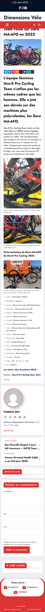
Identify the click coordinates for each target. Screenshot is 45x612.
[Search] (39, 24)
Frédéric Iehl (12, 411)
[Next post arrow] (39, 459)
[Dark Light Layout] (34, 24)
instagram (32, 587)
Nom (5, 514)
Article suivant (9, 453)
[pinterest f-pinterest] (25, 7)
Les (20, 369)
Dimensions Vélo (22, 17)
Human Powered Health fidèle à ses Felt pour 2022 (21, 459)
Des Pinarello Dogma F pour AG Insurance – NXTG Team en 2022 (22, 446)
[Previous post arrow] (39, 445)
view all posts (9, 430)
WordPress (24, 609)
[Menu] (7, 24)
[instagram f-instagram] (22, 7)
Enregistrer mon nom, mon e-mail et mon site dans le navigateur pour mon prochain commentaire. (20, 543)
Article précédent (11, 441)
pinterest (22, 592)
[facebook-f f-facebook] (20, 7)
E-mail (5, 527)
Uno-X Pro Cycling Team (23, 374)
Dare (38, 374)
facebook (13, 587)
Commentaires (8, 491)
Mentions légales (21, 606)
